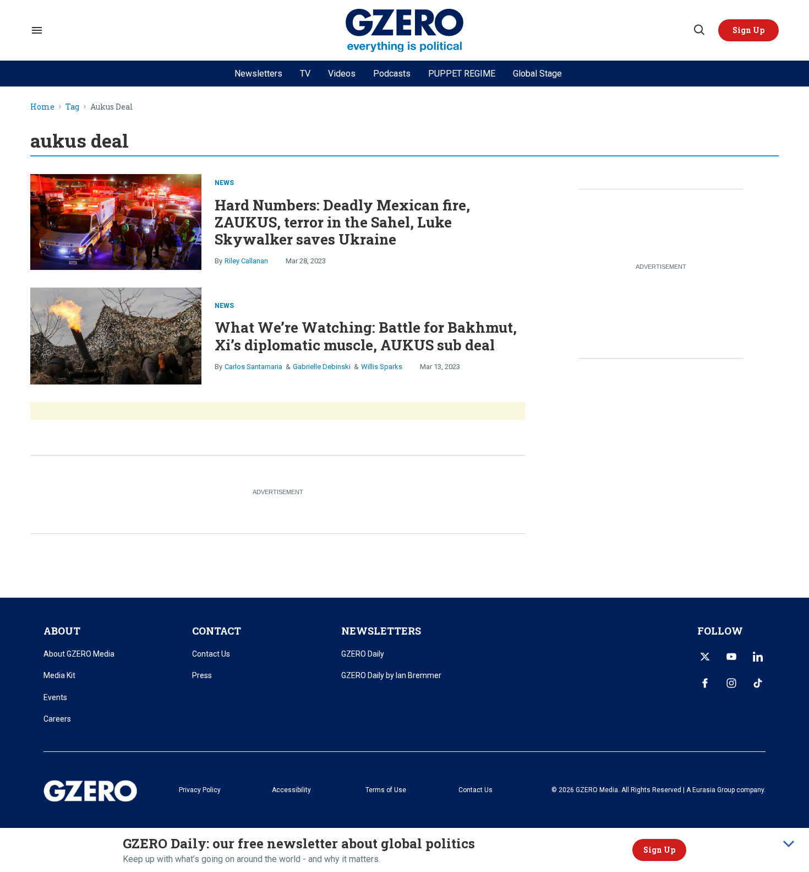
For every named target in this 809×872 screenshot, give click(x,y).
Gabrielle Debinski (322, 366)
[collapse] (788, 844)
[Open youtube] (731, 656)
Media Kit (59, 675)
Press (202, 675)
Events (55, 697)
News (224, 183)
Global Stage (537, 73)
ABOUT (61, 630)
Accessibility (291, 790)
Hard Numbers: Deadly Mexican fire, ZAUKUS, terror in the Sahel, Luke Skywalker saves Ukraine (342, 222)
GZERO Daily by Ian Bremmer (391, 675)
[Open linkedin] (758, 656)
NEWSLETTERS (381, 630)
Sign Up (659, 849)
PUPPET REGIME (461, 73)
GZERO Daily (362, 653)
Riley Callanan (246, 261)
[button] (748, 30)
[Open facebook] (705, 683)
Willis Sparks (381, 366)
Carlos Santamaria (253, 366)
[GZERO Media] (405, 30)
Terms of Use (385, 790)
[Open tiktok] (758, 683)
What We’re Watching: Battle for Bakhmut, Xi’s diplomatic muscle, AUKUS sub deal (366, 336)
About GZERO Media (78, 653)
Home (42, 107)
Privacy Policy (200, 790)
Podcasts (392, 73)
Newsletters (258, 73)
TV (305, 73)
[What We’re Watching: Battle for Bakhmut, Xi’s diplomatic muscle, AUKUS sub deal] (115, 334)
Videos (342, 73)
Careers (57, 718)
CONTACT (216, 630)
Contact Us (211, 653)
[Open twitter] (705, 656)
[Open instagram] (731, 683)
